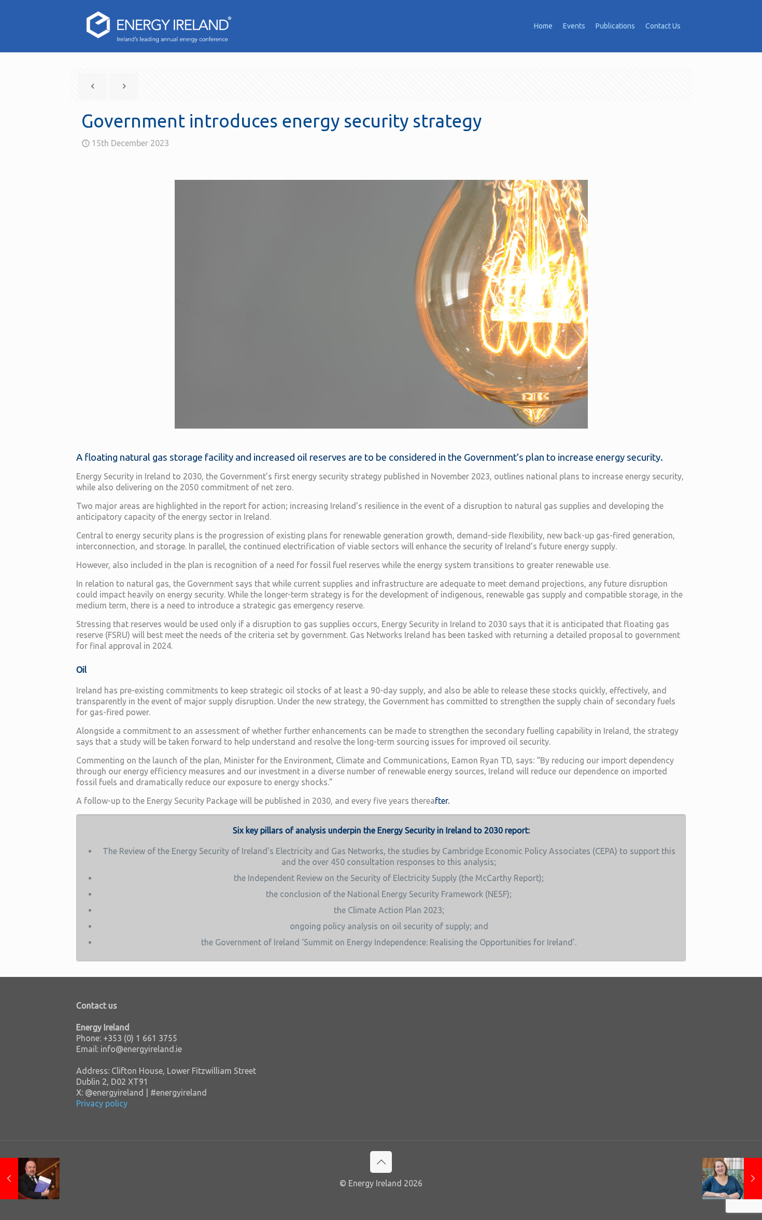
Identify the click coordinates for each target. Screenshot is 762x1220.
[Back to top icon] (381, 1162)
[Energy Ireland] (159, 26)
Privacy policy (102, 1103)
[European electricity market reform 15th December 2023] (732, 1178)
